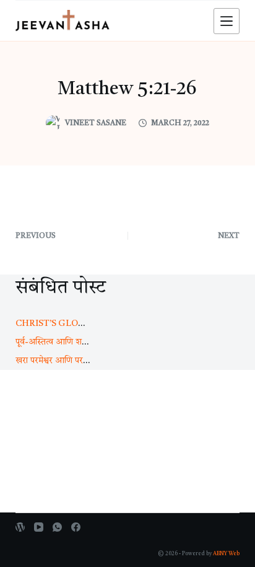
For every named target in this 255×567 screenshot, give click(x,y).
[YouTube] (38, 527)
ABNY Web (226, 553)
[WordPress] (20, 527)
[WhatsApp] (57, 527)
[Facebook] (75, 527)
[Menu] (227, 21)
